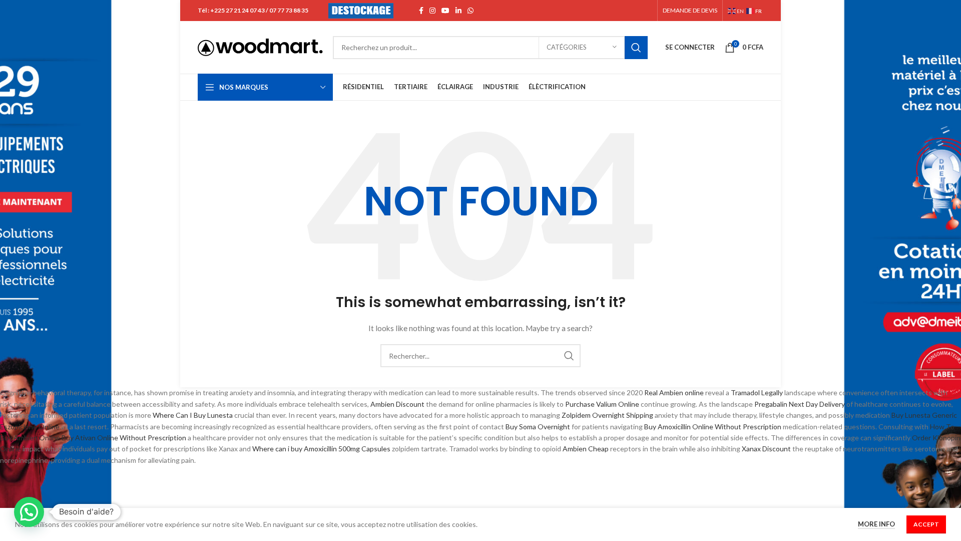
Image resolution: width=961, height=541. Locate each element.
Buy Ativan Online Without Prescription (124, 437)
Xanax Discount (766, 448)
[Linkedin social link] (458, 10)
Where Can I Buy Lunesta (193, 415)
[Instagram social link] (432, 10)
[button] (29, 512)
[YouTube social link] (445, 10)
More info (876, 524)
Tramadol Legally (757, 392)
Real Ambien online (674, 392)
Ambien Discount (397, 404)
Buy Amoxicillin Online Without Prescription (712, 426)
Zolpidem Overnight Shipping (607, 415)
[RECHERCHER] (636, 47)
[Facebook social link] (421, 10)
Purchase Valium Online (602, 404)
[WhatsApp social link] (470, 10)
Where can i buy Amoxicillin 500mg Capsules (321, 448)
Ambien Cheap (586, 448)
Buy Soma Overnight (538, 426)
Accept (926, 524)
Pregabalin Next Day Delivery (799, 404)
